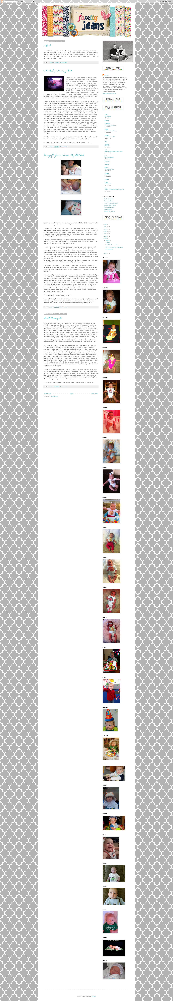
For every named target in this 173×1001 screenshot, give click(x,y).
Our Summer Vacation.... (111, 125)
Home (71, 393)
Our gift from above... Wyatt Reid (64, 155)
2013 (105, 229)
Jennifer (107, 144)
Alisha (106, 114)
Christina (107, 123)
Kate (106, 156)
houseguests (108, 183)
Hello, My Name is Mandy (111, 203)
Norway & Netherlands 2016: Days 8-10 (114, 189)
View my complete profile (109, 93)
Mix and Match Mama (110, 205)
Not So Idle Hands (109, 207)
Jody (106, 150)
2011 (105, 233)
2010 (105, 236)
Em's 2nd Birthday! (109, 157)
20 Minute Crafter (108, 199)
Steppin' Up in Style (109, 211)
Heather (107, 135)
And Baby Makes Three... (111, 131)
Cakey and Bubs (108, 201)
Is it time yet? (53, 318)
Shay (106, 188)
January (108, 240)
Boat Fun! (107, 145)
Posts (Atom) (54, 396)
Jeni (106, 141)
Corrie (106, 129)
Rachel (107, 173)
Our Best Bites (108, 209)
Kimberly (107, 162)
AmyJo (107, 75)
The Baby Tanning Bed (58, 70)
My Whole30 (108, 116)
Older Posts (95, 393)
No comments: (64, 62)
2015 (105, 224)
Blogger (94, 996)
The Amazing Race (109, 169)
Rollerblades (108, 175)
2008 (105, 253)
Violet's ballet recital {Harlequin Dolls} (113, 151)
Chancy (107, 120)
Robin (106, 182)
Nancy (106, 167)
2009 (105, 238)
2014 (105, 226)
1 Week (47, 46)
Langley (107, 164)
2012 (105, 231)
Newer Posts (47, 393)
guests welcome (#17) (110, 136)
